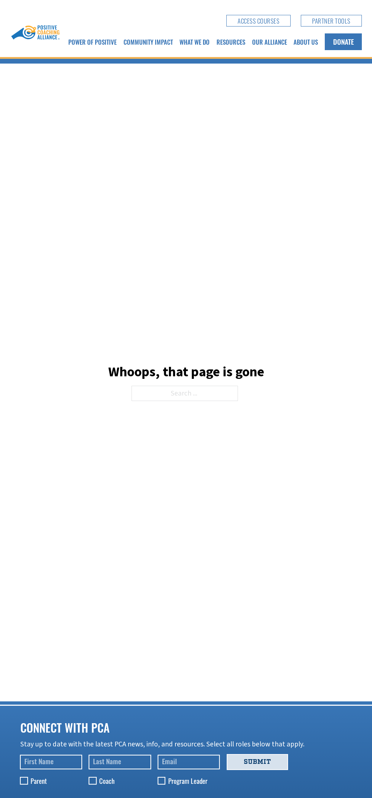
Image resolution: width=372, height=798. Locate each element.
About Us (306, 41)
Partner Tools (331, 20)
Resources (231, 41)
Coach (106, 780)
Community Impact (148, 41)
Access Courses (258, 20)
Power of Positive (92, 41)
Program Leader (187, 780)
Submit (257, 762)
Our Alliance (269, 41)
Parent (39, 780)
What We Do (194, 41)
